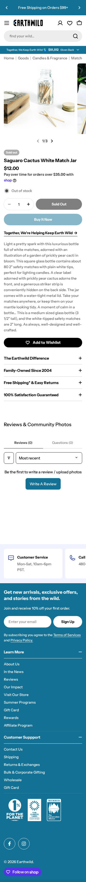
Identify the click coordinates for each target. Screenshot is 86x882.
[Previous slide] (38, 141)
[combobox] (43, 36)
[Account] (60, 23)
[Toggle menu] (7, 23)
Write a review (43, 483)
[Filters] (9, 458)
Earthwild (25, 861)
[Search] (75, 36)
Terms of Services (67, 635)
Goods (23, 58)
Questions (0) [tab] (62, 443)
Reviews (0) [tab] (23, 443)
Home (9, 58)
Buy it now (43, 219)
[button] (7, 8)
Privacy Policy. (22, 640)
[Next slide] (52, 141)
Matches (78, 58)
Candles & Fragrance (49, 58)
